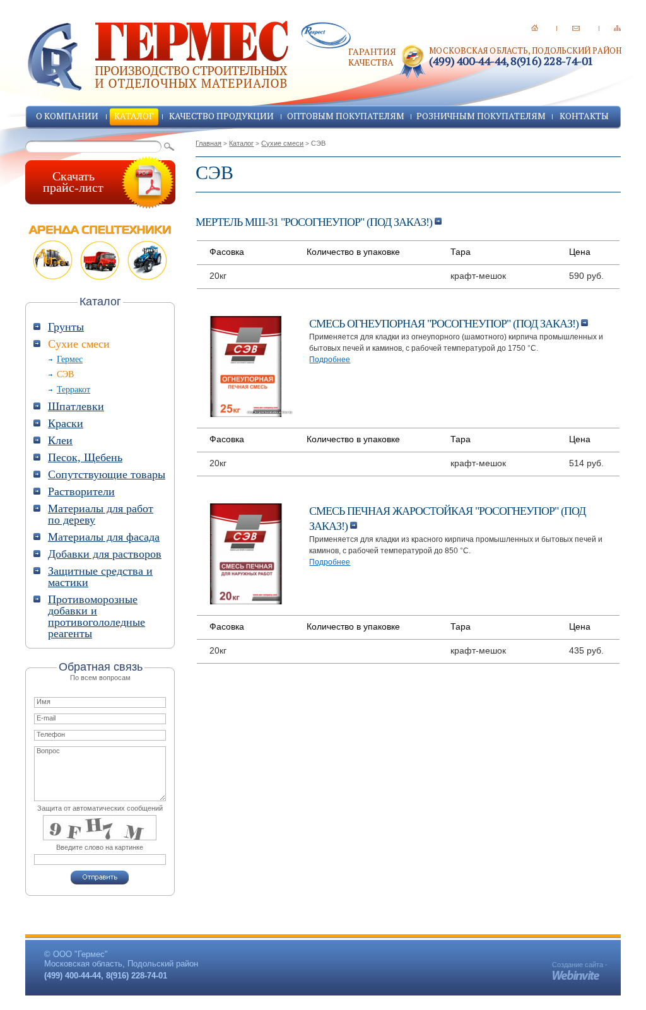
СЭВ (65, 374)
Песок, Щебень (85, 457)
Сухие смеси (282, 143)
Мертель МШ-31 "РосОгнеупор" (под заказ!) (315, 222)
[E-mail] (576, 28)
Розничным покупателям (481, 116)
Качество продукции (221, 116)
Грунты (66, 326)
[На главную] (534, 28)
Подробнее (329, 359)
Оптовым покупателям (345, 116)
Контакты (584, 116)
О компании (67, 116)
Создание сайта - (580, 964)
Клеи (60, 440)
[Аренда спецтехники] (100, 252)
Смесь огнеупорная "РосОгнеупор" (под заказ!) (445, 323)
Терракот (73, 389)
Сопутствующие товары (106, 474)
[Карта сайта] (617, 28)
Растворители (81, 491)
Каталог (134, 116)
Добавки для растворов (105, 554)
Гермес (70, 359)
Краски (65, 423)
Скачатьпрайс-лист (73, 181)
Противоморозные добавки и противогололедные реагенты (96, 616)
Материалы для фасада (104, 537)
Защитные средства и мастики (100, 576)
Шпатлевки (76, 406)
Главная (208, 143)
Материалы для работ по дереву (100, 514)
